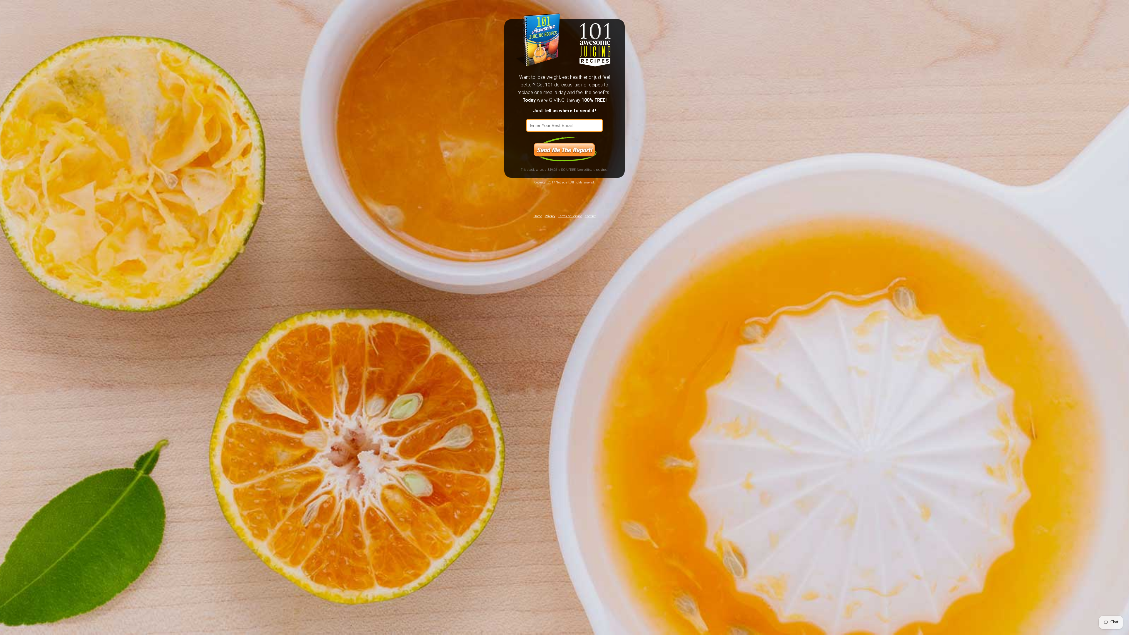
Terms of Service (570, 216)
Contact (590, 216)
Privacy (550, 216)
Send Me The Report (564, 149)
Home (538, 216)
